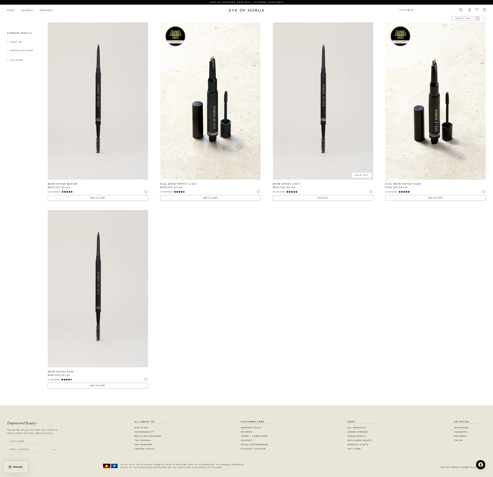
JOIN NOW (270, 256)
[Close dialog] (318, 190)
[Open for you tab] (480, 464)
